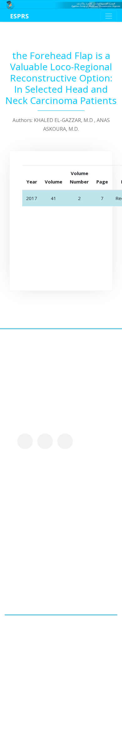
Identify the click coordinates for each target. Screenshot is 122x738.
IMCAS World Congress (63, 585)
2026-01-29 (51, 596)
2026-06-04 (51, 515)
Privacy (95, 461)
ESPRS (19, 16)
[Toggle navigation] (108, 16)
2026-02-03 (51, 570)
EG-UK (44, 504)
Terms (12, 470)
